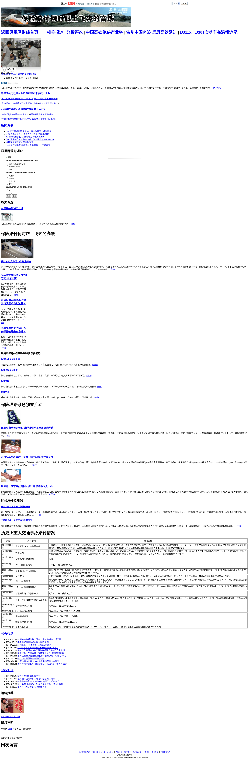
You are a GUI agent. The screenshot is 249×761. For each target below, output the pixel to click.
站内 (175, 3)
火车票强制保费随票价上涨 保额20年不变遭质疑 (28, 145)
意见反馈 (155, 752)
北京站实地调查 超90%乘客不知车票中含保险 (38, 661)
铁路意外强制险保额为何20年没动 (17, 99)
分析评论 (74, 32)
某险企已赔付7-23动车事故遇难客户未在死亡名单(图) (42, 650)
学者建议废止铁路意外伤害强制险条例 (37, 119)
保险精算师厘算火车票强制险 (19, 142)
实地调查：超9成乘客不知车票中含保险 (20, 103)
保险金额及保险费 (9, 370)
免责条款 (146, 752)
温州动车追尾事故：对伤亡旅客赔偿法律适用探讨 (40, 684)
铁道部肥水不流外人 (48, 103)
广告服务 (119, 752)
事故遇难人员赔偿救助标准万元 (23, 109)
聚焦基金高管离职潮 (10, 716)
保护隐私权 (137, 752)
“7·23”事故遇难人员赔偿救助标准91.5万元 (25, 137)
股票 (105, 4)
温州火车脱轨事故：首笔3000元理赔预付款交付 (27, 457)
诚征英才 (127, 752)
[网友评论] (217, 88)
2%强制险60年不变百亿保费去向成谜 (34, 645)
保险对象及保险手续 (10, 359)
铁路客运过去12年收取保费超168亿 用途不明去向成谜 (42, 664)
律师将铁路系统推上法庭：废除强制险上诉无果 (39, 639)
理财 (110, 4)
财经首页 (90, 4)
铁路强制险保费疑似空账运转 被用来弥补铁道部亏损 (42, 656)
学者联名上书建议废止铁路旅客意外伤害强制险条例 (41, 653)
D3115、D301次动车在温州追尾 (209, 32)
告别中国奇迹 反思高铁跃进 (151, 32)
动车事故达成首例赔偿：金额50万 (18, 74)
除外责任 (5, 392)
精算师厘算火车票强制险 (41, 114)
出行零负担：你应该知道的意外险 (16, 520)
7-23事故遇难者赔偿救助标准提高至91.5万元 (38, 647)
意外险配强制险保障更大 (29, 676)
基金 (114, 4)
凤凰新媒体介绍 (84, 752)
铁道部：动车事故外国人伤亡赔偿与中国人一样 (27, 486)
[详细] (73, 224)
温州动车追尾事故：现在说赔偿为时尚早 (36, 679)
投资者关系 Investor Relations (102, 752)
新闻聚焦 (7, 125)
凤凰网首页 (80, 4)
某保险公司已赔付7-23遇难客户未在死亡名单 (25, 93)
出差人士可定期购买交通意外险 (15, 507)
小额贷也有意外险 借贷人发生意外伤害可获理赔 (28, 134)
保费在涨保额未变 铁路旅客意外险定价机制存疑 (40, 681)
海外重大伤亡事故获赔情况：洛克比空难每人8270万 (30, 139)
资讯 (97, 4)
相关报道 (55, 32)
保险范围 (5, 381)
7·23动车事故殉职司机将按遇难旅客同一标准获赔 (28, 131)
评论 (101, 4)
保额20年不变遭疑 (10, 119)
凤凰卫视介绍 (165, 752)
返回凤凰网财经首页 (19, 32)
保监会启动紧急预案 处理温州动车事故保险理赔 (27, 427)
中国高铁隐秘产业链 (104, 32)
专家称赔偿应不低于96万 (45, 99)
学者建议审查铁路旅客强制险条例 (33, 642)
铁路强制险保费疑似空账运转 (15, 114)
